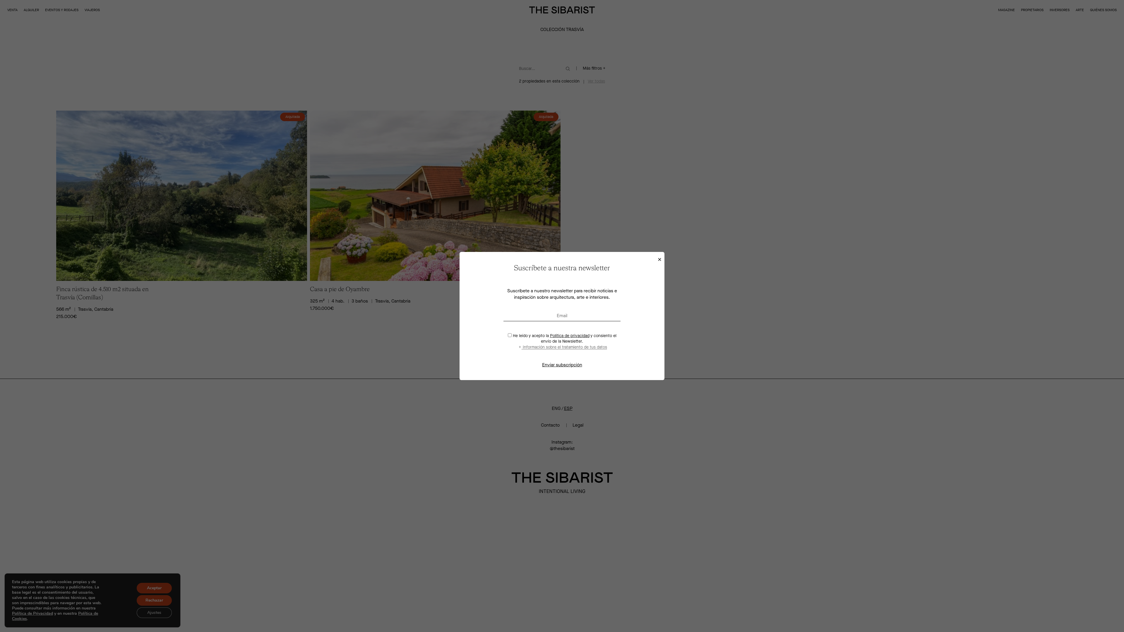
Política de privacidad (570, 336)
